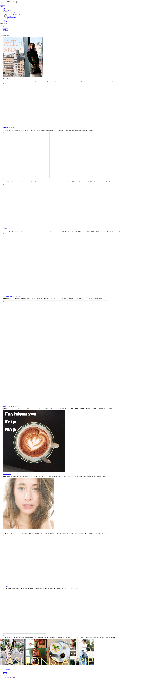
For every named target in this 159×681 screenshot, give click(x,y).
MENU (1, 6)
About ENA (5, 673)
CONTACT (5, 670)
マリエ (4, 531)
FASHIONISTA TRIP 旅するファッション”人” (13, 296)
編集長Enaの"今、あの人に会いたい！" (11, 406)
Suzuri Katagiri (6, 179)
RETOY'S (2, 5)
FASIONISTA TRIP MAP (10, 17)
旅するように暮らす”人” (10, 12)
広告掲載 (5, 672)
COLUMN (5, 21)
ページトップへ (3, 675)
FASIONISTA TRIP (7, 10)
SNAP (4, 20)
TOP (4, 8)
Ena (4, 635)
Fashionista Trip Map (7, 474)
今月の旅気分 (8, 16)
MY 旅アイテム (8, 18)
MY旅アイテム (6, 228)
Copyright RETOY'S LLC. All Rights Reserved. (10, 677)
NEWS (4, 9)
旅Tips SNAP (6, 78)
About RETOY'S (6, 669)
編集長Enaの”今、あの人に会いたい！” (14, 14)
